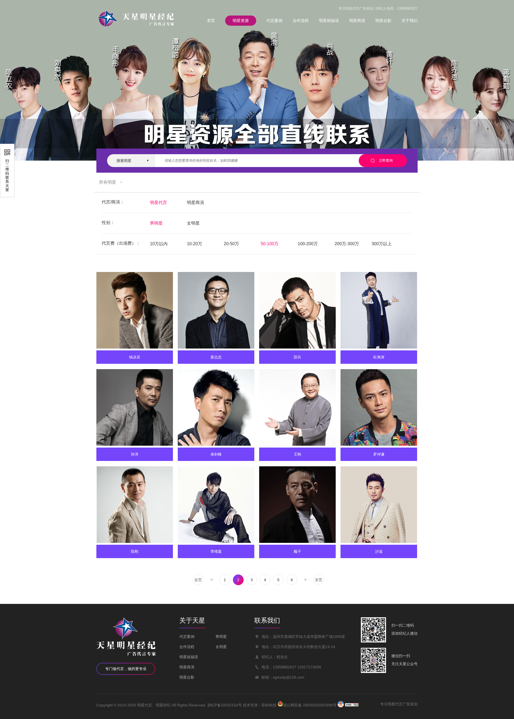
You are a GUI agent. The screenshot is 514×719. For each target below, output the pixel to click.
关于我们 (410, 20)
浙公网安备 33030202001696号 (310, 704)
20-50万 (231, 243)
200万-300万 (347, 243)
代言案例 (274, 20)
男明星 (156, 223)
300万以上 (382, 243)
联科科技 (269, 705)
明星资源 (241, 20)
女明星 (193, 223)
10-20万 (194, 243)
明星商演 (357, 20)
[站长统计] (351, 705)
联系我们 (267, 620)
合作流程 (301, 20)
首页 (211, 20)
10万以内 (159, 243)
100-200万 (308, 243)
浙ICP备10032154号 (224, 705)
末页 (318, 580)
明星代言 (158, 202)
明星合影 (383, 20)
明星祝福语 (329, 20)
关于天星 (192, 620)
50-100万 (269, 243)
